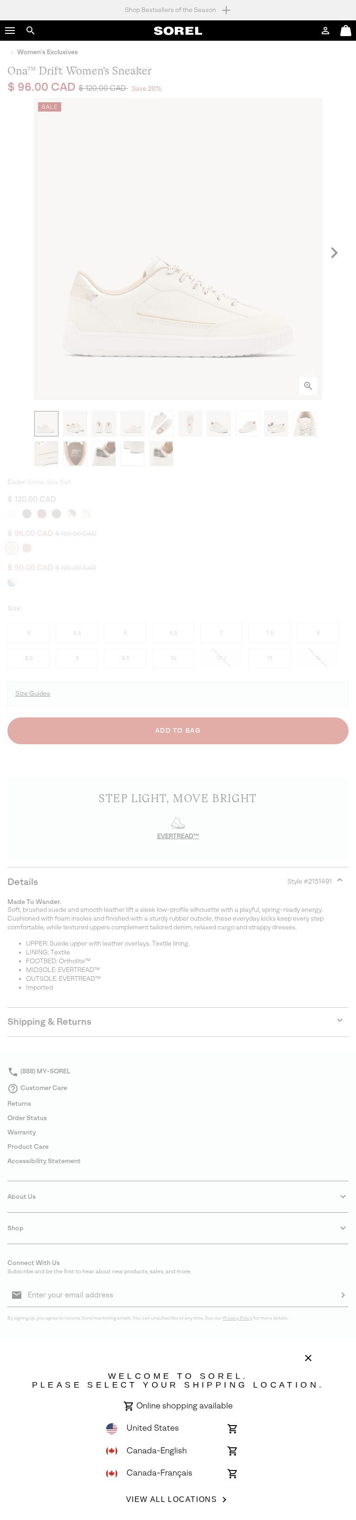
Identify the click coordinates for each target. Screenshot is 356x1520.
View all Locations (171, 1499)
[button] (10, 30)
